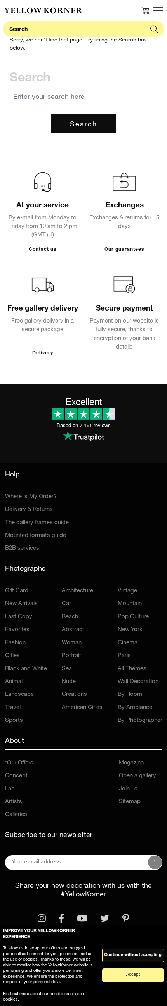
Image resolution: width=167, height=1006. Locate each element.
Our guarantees (124, 249)
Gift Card (16, 591)
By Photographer (140, 720)
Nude (69, 682)
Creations (74, 694)
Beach (70, 617)
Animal (14, 682)
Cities (12, 656)
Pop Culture (133, 617)
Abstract (73, 630)
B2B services (22, 548)
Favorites (17, 630)
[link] (43, 10)
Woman (72, 643)
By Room (130, 694)
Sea (67, 669)
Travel (13, 708)
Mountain (130, 604)
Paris (124, 656)
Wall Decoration (138, 682)
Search (83, 124)
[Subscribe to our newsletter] (155, 862)
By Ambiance (135, 708)
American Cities (82, 708)
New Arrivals (21, 604)
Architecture (77, 591)
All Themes (132, 669)
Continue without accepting (133, 955)
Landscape (19, 694)
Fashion (15, 643)
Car (66, 604)
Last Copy (18, 617)
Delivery (42, 353)
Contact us (42, 249)
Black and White (26, 669)
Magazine (131, 763)
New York (130, 630)
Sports (14, 720)
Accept (133, 975)
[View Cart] (145, 10)
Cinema (127, 643)
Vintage (127, 591)
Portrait (71, 656)
